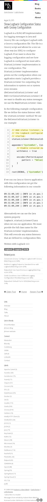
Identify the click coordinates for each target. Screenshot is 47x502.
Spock (6, 467)
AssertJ (6, 379)
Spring (6, 470)
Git (5, 399)
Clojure (7, 383)
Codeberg (8, 347)
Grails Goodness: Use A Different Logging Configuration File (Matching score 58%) (19, 276)
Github (6, 354)
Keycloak (7, 433)
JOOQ (6, 423)
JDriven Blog (8, 328)
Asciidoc (7, 373)
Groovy (7, 410)
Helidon (7, 413)
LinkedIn (7, 357)
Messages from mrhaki (12, 497)
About (38, 17)
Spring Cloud (9, 477)
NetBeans (7, 450)
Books (38, 8)
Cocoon (7, 386)
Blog (37, 4)
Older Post (11, 291)
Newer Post (35, 291)
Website (7, 306)
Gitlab (6, 350)
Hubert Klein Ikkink (30, 497)
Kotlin (6, 436)
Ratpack (7, 460)
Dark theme (8, 12)
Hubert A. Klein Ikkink (21, 489)
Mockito (7, 447)
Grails (6, 406)
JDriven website (10, 331)
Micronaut (8, 443)
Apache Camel (9, 369)
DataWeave (8, 393)
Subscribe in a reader (13, 495)
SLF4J (26, 249)
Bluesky (7, 343)
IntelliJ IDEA (8, 420)
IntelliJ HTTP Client (10, 416)
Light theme (19, 12)
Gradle (6, 403)
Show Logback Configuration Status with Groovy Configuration (22, 26)
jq (5, 484)
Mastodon (8, 340)
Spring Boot (8, 473)
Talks (6, 312)
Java (5, 430)
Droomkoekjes (9, 324)
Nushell (7, 453)
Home (24, 291)
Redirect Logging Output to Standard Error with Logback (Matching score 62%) (21, 265)
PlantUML (7, 457)
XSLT (6, 480)
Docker (7, 396)
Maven (6, 440)
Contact (7, 360)
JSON (6, 426)
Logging (18, 249)
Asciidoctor (8, 376)
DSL (5, 389)
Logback (8, 249)
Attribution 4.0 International (26, 500)
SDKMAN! (7, 463)
